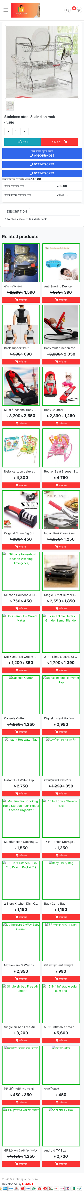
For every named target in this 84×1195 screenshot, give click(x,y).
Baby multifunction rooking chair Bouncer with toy (61, 348)
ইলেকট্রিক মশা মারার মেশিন (57, 780)
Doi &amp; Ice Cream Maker (21, 657)
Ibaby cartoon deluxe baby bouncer (21, 471)
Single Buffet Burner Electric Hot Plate (61, 595)
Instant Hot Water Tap (19, 780)
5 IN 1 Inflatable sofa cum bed (61, 1027)
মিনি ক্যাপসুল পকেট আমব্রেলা (58, 965)
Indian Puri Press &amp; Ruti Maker (61, 533)
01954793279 (43, 164)
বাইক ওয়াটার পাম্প (13, 286)
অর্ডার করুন (22, 142)
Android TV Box (55, 1150)
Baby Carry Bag (54, 903)
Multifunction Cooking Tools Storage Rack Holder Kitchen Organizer (21, 842)
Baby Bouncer (53, 410)
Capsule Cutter (14, 718)
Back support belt (16, 348)
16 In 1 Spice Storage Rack (61, 842)
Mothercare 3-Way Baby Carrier (21, 965)
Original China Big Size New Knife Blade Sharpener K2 (21, 533)
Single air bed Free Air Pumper (21, 1027)
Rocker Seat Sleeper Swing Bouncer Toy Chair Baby (61, 471)
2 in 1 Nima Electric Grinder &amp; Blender (61, 657)
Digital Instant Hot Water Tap (61, 718)
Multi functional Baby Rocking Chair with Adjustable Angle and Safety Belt (21, 410)
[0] (79, 10)
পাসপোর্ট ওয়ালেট (51, 1088)
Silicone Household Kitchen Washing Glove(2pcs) (21, 595)
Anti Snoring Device (58, 286)
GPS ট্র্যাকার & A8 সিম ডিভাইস (20, 1150)
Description (17, 211)
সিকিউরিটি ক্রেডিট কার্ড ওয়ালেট (19, 1088)
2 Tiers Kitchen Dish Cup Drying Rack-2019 (21, 903)
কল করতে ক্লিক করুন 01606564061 (42, 153)
